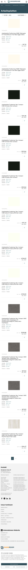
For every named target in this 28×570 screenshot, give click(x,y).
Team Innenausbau (5, 480)
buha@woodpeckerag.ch (18, 490)
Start (2, 5)
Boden (2, 509)
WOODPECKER (4, 532)
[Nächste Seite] (15, 458)
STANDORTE (3, 534)
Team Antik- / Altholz (5, 483)
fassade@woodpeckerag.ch (19, 487)
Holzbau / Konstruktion (7, 517)
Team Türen (3, 478)
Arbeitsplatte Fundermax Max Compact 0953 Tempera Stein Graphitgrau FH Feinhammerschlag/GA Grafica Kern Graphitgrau (14, 320)
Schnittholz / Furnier (6, 513)
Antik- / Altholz (5, 515)
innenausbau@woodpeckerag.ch (20, 480)
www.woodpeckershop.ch (6, 493)
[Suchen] (5, 1)
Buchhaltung (3, 490)
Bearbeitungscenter (5, 489)
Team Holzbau (4, 485)
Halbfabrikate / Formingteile (19, 5)
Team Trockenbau (4, 486)
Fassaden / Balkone (6, 521)
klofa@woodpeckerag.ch (18, 483)
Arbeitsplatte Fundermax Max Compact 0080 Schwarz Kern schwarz (12, 105)
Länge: (3, 36)
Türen (2, 511)
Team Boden (3, 477)
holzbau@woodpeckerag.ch (19, 485)
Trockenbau (4, 523)
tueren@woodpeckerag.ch (19, 478)
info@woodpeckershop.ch (18, 474)
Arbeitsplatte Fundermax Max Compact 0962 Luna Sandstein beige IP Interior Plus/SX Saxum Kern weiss (12, 435)
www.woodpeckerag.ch (6, 494)
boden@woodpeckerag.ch (19, 477)
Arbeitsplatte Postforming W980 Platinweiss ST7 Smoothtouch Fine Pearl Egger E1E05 (14, 34)
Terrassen (3, 519)
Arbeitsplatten (4, 30)
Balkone (10, 487)
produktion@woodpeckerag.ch (20, 489)
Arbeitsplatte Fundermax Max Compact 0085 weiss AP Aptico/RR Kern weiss (12, 212)
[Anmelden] (26, 1)
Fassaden (5, 487)
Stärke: (3, 39)
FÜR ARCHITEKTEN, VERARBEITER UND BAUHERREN (12, 541)
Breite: (3, 38)
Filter (7, 15)
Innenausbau (7, 5)
